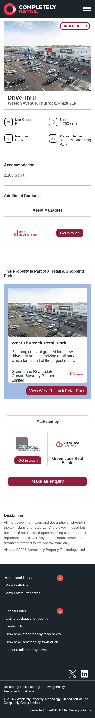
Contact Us (14, 626)
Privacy (74, 710)
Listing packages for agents (27, 618)
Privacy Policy (54, 687)
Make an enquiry (47, 481)
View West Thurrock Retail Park (56, 391)
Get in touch (28, 460)
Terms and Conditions (19, 691)
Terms (87, 710)
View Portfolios (17, 585)
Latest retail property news (26, 650)
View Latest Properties (23, 593)
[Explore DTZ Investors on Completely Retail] (76, 376)
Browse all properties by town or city (33, 634)
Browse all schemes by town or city (32, 642)
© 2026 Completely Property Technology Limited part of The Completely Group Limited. (46, 701)
